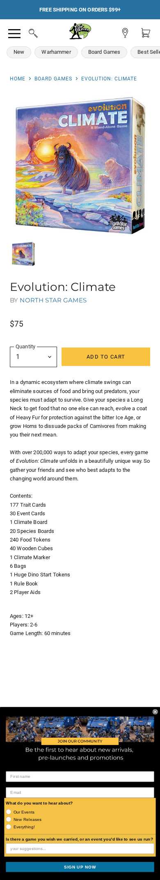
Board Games (104, 52)
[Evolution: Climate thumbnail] (23, 254)
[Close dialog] (155, 711)
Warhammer (56, 52)
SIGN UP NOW (80, 866)
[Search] (25, 32)
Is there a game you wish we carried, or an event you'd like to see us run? (79, 839)
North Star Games (53, 300)
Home (17, 79)
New (19, 52)
